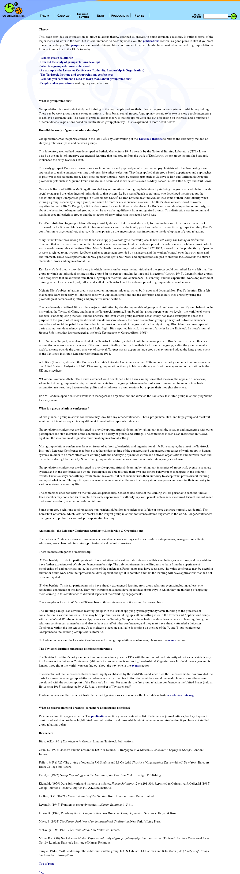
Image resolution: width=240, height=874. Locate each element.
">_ (41, 872)
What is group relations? (56, 57)
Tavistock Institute (151, 138)
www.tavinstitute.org (180, 695)
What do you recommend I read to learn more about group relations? (86, 78)
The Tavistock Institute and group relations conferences (76, 74)
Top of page (46, 863)
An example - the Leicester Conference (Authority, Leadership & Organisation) (92, 70)
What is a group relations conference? (65, 66)
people (75, 45)
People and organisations (57, 83)
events (172, 640)
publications (151, 40)
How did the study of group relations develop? (70, 61)
